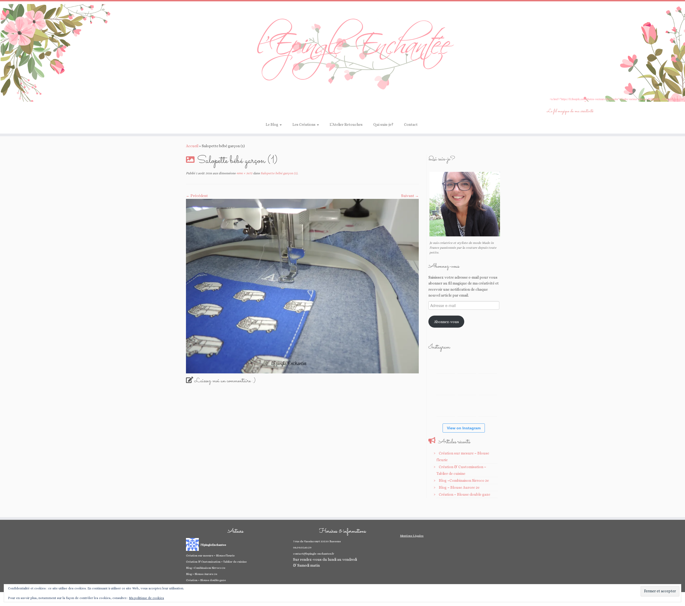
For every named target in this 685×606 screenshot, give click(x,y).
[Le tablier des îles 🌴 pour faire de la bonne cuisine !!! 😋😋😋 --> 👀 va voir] (445, 386)
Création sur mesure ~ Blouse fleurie (210, 555)
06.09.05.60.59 (302, 547)
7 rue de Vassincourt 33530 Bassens (317, 541)
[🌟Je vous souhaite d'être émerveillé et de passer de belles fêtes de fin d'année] (467, 407)
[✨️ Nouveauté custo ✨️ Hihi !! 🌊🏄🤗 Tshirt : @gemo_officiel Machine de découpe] (467, 364)
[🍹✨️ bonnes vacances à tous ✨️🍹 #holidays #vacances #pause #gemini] (445, 364)
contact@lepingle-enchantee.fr (313, 553)
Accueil (192, 146)
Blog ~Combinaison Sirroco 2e (464, 480)
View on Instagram (464, 428)
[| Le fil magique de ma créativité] (342, 53)
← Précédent (197, 196)
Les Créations (304, 124)
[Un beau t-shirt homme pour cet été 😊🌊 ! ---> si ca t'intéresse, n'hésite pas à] (467, 386)
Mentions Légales (412, 535)
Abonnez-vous (446, 322)
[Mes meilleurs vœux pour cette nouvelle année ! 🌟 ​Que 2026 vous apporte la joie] (445, 407)
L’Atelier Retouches (346, 124)
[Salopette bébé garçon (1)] (302, 285)
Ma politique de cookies (146, 598)
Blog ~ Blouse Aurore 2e (459, 487)
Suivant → (410, 196)
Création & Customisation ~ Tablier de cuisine (216, 561)
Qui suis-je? (383, 124)
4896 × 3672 (243, 173)
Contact (411, 124)
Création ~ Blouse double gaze (464, 494)
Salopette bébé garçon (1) (278, 173)
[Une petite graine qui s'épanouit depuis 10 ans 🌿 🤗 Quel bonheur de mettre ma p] (488, 386)
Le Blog (272, 124)
